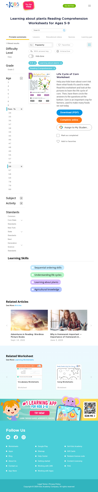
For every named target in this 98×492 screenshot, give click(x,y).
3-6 (10, 120)
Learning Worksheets (24, 360)
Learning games (88, 37)
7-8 (10, 181)
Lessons (36, 37)
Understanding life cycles (48, 274)
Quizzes (71, 37)
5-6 (10, 155)
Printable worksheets (17, 37)
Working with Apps (45, 471)
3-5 (10, 116)
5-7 (10, 159)
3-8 (10, 128)
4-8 (10, 147)
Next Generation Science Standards (12, 245)
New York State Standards (12, 231)
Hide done (40, 56)
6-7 (10, 170)
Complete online (69, 120)
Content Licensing (74, 461)
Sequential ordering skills (48, 267)
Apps (11, 451)
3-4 (10, 113)
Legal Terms (42, 484)
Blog (10, 456)
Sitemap (41, 451)
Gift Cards (71, 451)
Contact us (13, 466)
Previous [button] (7, 325)
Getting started (44, 461)
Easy (10, 57)
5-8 (10, 162)
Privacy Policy (55, 484)
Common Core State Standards (12, 220)
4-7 (10, 143)
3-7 (10, 124)
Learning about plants (46, 282)
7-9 (10, 185)
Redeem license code (76, 456)
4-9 (10, 151)
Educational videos (54, 37)
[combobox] (43, 45)
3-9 (10, 132)
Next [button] (91, 325)
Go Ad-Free (69, 6)
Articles (18, 305)
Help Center (43, 456)
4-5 (10, 136)
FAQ (69, 466)
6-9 (10, 178)
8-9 (10, 189)
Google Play (43, 446)
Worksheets (13, 446)
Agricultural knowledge (47, 289)
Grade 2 (11, 69)
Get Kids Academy (74, 446)
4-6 (10, 139)
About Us (12, 461)
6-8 (10, 174)
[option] (29, 325)
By (31, 45)
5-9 (10, 166)
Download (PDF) (69, 112)
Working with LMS (45, 466)
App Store (13, 471)
